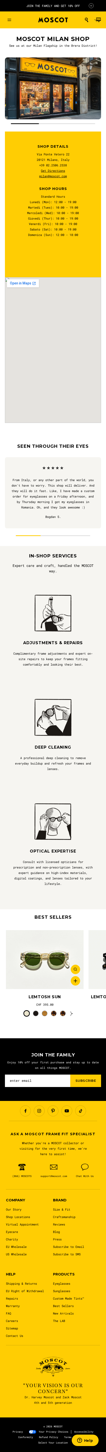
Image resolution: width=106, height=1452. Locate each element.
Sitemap (12, 1328)
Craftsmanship (64, 1217)
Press (57, 1239)
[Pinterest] (53, 1110)
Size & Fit (61, 1209)
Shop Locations (18, 1217)
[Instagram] (39, 1110)
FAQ (8, 1313)
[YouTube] (66, 1110)
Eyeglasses (61, 1283)
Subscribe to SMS (67, 1254)
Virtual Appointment (22, 1224)
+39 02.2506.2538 (53, 165)
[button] (86, 20)
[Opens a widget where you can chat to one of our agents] (85, 1441)
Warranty (13, 1306)
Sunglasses (61, 1291)
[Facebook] (25, 1110)
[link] (45, 959)
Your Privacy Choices (53, 1431)
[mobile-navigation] (9, 19)
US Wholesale (16, 1254)
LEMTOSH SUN (45, 997)
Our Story (13, 1209)
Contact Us (14, 1336)
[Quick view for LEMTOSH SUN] (75, 969)
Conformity (25, 1437)
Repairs (12, 1298)
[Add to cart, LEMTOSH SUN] (75, 981)
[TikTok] (80, 1110)
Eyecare (12, 1232)
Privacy (18, 1431)
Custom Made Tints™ (68, 1298)
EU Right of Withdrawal (25, 1291)
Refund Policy (48, 1437)
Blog (56, 1232)
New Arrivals (63, 1313)
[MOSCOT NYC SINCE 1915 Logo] (53, 20)
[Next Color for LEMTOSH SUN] (72, 1013)
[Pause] (91, 6)
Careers (12, 1321)
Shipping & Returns (21, 1283)
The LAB (59, 1321)
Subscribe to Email (68, 1247)
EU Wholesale (16, 1247)
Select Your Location (53, 1442)
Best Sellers (63, 1306)
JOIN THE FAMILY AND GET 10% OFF (53, 6)
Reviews (59, 1224)
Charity (12, 1239)
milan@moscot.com (53, 176)
